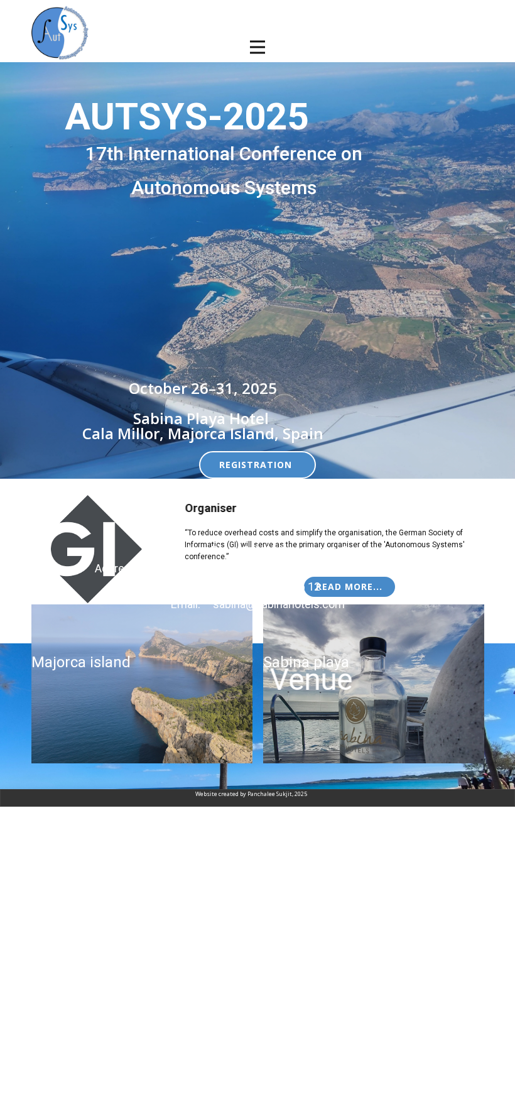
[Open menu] (257, 47)
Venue (310, 679)
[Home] (60, 32)
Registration (257, 465)
